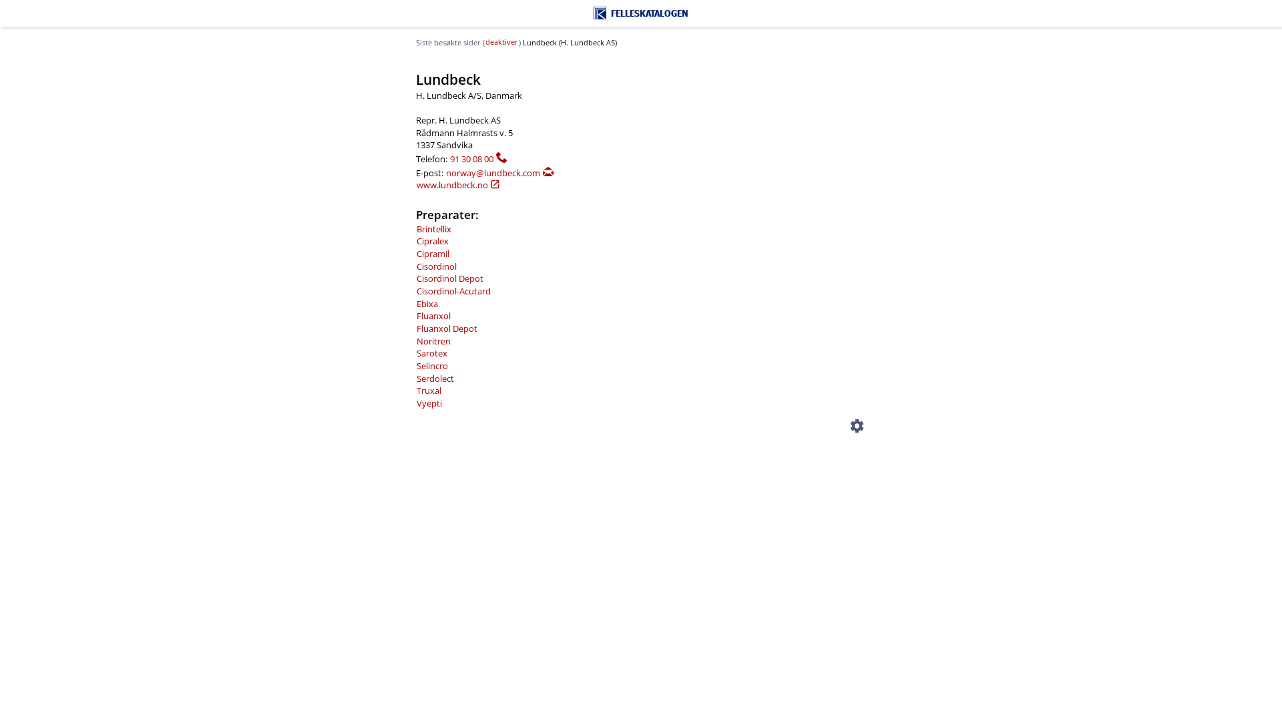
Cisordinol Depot (450, 278)
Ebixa (427, 304)
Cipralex (433, 241)
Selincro (432, 366)
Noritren (434, 341)
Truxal (429, 391)
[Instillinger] (857, 428)
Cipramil (433, 254)
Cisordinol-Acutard (454, 291)
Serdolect (435, 379)
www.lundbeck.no (452, 185)
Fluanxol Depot (447, 328)
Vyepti (429, 403)
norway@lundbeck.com (493, 173)
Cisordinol (437, 266)
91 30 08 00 (471, 159)
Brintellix (434, 229)
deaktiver (501, 42)
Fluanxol (434, 316)
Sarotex (432, 353)
